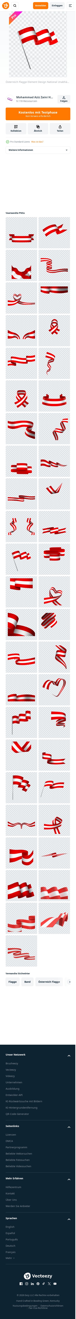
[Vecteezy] (5, 5)
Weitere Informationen (21, 149)
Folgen (64, 101)
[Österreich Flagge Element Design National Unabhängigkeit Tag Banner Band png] (21, 232)
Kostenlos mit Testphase (38, 114)
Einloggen (57, 5)
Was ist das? (37, 141)
